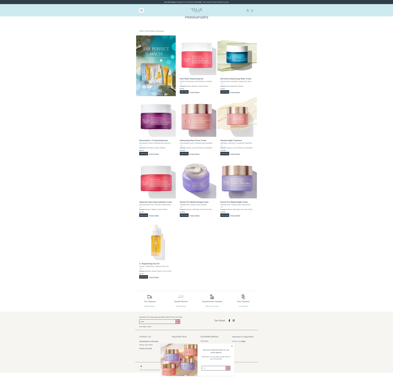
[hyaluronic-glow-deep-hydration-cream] (156, 178)
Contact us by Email (145, 348)
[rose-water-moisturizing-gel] (196, 55)
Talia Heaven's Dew (149, 370)
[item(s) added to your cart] (252, 10)
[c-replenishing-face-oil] (156, 240)
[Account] (247, 10)
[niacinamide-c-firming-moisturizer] (156, 117)
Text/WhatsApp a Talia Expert (148, 341)
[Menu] (141, 10)
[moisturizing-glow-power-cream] (196, 117)
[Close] (231, 346)
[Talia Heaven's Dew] (196, 10)
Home (141, 31)
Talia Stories (204, 341)
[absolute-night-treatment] (237, 117)
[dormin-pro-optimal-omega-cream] (196, 178)
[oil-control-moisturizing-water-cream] (237, 55)
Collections (150, 31)
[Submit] (228, 368)
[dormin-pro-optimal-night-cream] (237, 178)
